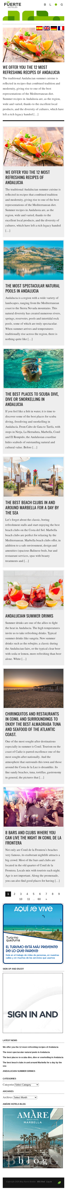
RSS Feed (41, 1181)
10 (20, 899)
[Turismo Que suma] (33, 934)
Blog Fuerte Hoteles (33, 14)
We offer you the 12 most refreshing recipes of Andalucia (31, 69)
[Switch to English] (46, 28)
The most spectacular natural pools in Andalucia (32, 288)
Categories (8, 1084)
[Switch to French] (60, 28)
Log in (49, 1181)
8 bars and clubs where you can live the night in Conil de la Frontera (33, 837)
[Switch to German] (53, 28)
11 (28, 899)
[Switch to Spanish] (39, 28)
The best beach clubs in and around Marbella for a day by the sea (32, 507)
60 (39, 899)
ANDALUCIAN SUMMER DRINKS (29, 616)
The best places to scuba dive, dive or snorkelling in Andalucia (32, 399)
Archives (7, 1097)
